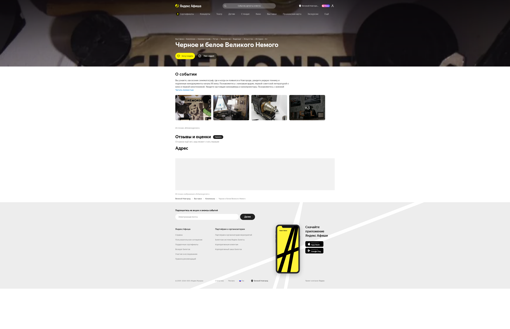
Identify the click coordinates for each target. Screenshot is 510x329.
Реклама (231, 321)
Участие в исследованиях (186, 294)
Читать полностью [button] (184, 90)
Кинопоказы (210, 239)
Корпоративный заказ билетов (228, 290)
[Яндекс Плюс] (326, 6)
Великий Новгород (183, 239)
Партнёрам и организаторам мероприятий (233, 275)
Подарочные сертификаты (186, 285)
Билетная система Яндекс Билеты (230, 280)
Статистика (219, 321)
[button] (326, 14)
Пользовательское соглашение (188, 280)
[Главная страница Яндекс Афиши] (177, 6)
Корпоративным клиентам (226, 285)
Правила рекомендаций (185, 299)
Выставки (198, 239)
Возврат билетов (182, 290)
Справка (178, 275)
